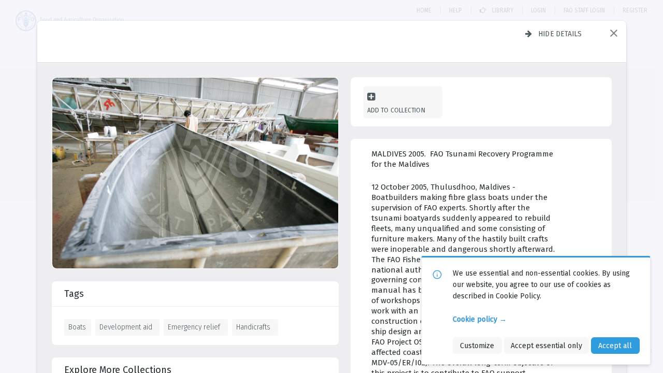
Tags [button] (74, 293)
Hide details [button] (560, 33)
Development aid (125, 327)
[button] (614, 33)
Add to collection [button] (396, 110)
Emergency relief (194, 327)
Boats (77, 327)
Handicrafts (253, 327)
